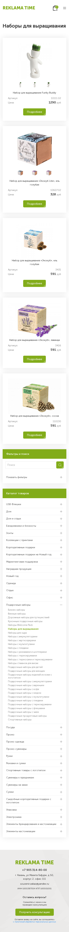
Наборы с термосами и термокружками (30, 659)
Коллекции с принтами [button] (19, 540)
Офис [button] (9, 597)
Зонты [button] (9, 533)
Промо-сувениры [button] (16, 748)
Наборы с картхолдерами (22, 640)
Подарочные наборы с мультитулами (28, 696)
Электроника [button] (13, 817)
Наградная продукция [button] (18, 568)
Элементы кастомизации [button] (20, 831)
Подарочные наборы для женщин (26, 671)
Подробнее (34, 111)
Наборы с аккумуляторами (22, 636)
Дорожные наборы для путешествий (28, 617)
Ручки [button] (9, 756)
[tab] (20, 84)
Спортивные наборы (19, 719)
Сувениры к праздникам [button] (20, 777)
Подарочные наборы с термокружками (29, 704)
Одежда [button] (11, 583)
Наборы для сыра (17, 632)
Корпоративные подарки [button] (20, 547)
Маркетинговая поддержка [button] (22, 561)
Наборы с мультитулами (21, 644)
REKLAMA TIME (19, 8)
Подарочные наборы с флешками (26, 708)
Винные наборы (17, 613)
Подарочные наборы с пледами (25, 700)
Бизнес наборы (16, 609)
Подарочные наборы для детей (25, 667)
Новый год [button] (12, 576)
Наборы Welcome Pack (20, 625)
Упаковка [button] (11, 809)
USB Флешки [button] (13, 504)
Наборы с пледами (18, 648)
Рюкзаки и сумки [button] (16, 763)
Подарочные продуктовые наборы (27, 716)
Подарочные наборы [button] (18, 604)
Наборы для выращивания (23, 629)
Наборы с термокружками (22, 655)
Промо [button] (10, 734)
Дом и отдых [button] (13, 518)
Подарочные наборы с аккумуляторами (30, 681)
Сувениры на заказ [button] (17, 784)
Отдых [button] (10, 590)
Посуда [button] (10, 727)
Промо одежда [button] (15, 741)
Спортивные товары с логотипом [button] (25, 770)
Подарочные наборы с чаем (23, 712)
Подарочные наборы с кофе (23, 689)
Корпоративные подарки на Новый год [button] (28, 554)
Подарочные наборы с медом (24, 693)
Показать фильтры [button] (16, 477)
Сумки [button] (10, 791)
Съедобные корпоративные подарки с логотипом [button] (28, 801)
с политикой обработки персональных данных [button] (34, 922)
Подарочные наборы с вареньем (26, 685)
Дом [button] (8, 511)
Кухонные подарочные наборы (25, 621)
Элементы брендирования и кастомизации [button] (31, 824)
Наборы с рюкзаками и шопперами (27, 652)
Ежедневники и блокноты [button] (21, 525)
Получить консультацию (34, 912)
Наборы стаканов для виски (23, 663)
